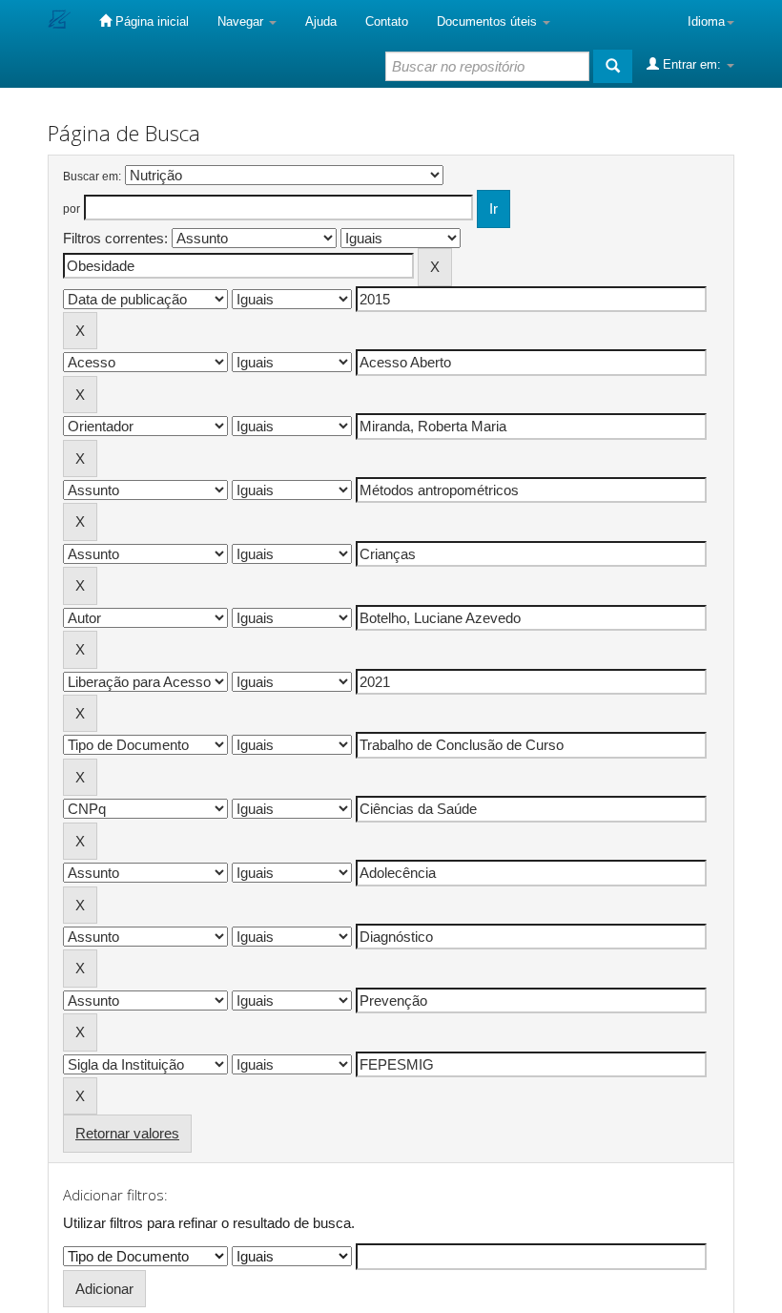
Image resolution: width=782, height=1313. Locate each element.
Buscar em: (92, 176)
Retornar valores (127, 1133)
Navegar (242, 21)
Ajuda (321, 21)
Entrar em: (692, 64)
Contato (386, 21)
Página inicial (150, 21)
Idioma (706, 21)
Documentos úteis (489, 21)
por (71, 209)
